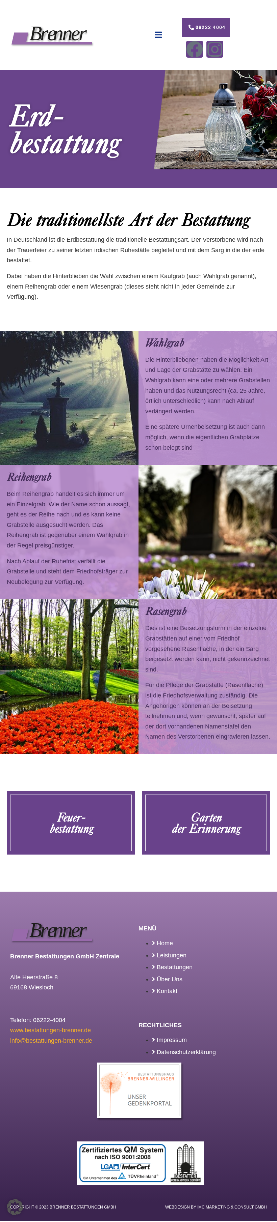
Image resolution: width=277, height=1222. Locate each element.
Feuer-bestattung (71, 822)
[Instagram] (214, 49)
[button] (15, 1207)
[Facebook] (194, 49)
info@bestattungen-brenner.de (51, 1040)
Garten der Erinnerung (206, 822)
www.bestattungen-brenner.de (50, 1030)
